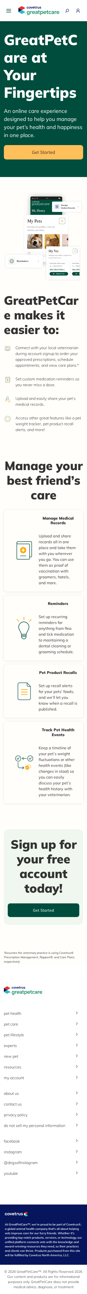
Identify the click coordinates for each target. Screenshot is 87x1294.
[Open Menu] (10, 10)
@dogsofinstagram (21, 1162)
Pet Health (12, 1013)
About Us (11, 1093)
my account (14, 1077)
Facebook (12, 1141)
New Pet (11, 1056)
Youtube (11, 1173)
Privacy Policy (16, 1114)
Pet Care (11, 1024)
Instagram (13, 1151)
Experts (10, 1045)
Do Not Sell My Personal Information (34, 1125)
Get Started (43, 152)
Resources (12, 1067)
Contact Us (13, 1104)
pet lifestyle (14, 1034)
